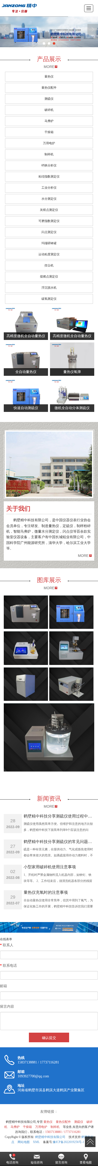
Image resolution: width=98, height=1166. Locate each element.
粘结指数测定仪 (49, 176)
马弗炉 (49, 121)
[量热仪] (26, 612)
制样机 (49, 154)
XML (36, 1142)
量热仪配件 (49, 87)
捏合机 (49, 265)
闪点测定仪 (49, 232)
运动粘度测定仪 (49, 254)
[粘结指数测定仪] (71, 684)
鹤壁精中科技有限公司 (50, 1137)
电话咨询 (12, 1162)
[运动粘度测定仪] (49, 737)
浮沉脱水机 (49, 287)
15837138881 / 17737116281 (63, 1132)
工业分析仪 (49, 187)
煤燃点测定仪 (49, 276)
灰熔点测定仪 (49, 210)
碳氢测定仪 (49, 299)
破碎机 (49, 110)
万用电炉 (49, 143)
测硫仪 (49, 99)
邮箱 (3, 986)
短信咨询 (37, 1162)
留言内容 (7, 1006)
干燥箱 (49, 132)
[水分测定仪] (26, 648)
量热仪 (49, 76)
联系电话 (8, 965)
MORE (49, 67)
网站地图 (24, 1142)
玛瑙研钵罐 (49, 243)
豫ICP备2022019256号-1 (68, 1142)
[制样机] (26, 684)
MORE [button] (83, 556)
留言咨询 (61, 1162)
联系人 (6, 945)
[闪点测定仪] (71, 648)
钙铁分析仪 (49, 165)
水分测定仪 (49, 199)
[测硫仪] (71, 612)
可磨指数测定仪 (49, 221)
